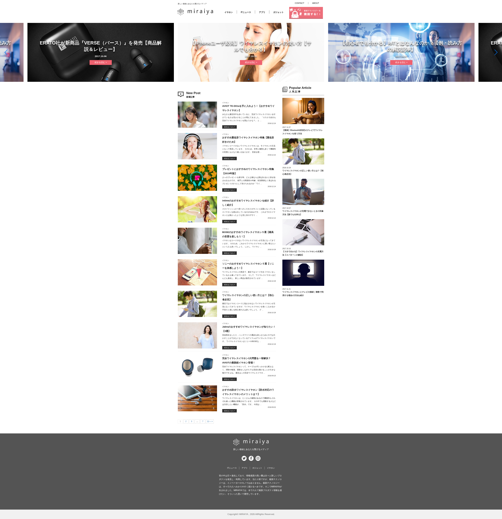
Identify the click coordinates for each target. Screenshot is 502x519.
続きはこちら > (229, 127)
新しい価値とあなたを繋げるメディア (251, 449)
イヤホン (228, 12)
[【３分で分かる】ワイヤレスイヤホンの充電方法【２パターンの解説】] (303, 232)
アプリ (262, 12)
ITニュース (246, 12)
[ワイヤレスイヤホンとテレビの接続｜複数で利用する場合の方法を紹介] (303, 273)
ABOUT (315, 3)
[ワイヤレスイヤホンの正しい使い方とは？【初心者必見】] (303, 151)
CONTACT (299, 3)
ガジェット (278, 12)
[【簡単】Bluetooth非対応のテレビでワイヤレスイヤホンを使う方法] (303, 111)
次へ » (210, 421)
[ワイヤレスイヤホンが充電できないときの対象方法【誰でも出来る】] (303, 192)
